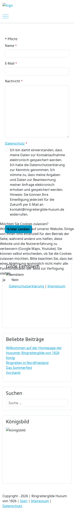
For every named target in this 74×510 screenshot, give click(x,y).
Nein (15, 279)
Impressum (56, 286)
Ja (4, 279)
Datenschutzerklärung (26, 286)
